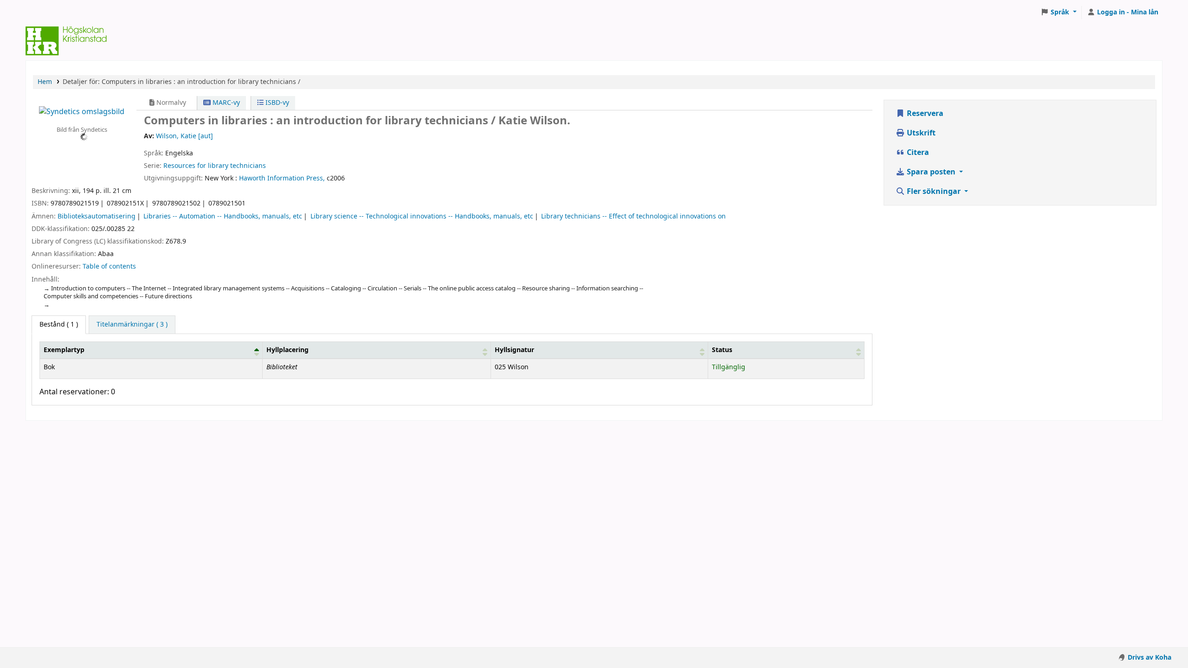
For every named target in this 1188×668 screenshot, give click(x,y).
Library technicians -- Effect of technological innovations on (633, 216)
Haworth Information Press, (282, 178)
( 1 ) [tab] (58, 324)
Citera (917, 152)
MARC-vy (225, 103)
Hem (45, 82)
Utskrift (920, 133)
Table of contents (109, 266)
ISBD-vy (276, 103)
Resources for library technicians (214, 166)
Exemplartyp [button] (64, 350)
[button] (1058, 12)
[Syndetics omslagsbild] (81, 111)
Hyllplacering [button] (287, 350)
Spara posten (931, 172)
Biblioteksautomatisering (97, 216)
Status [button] (722, 350)
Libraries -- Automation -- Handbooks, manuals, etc (222, 216)
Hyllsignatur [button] (514, 350)
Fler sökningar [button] (933, 191)
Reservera (924, 113)
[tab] (132, 324)
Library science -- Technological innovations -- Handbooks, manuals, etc (421, 216)
